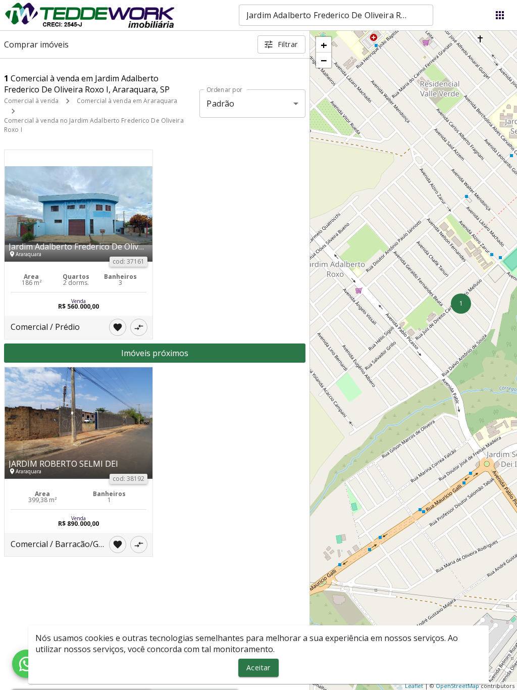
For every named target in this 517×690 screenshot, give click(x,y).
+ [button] (324, 44)
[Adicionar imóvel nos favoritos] (117, 327)
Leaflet (414, 685)
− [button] (324, 60)
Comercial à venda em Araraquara (127, 100)
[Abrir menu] (500, 15)
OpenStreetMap (457, 685)
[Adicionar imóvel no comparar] (138, 327)
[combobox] (336, 15)
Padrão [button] (220, 103)
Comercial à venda (31, 100)
